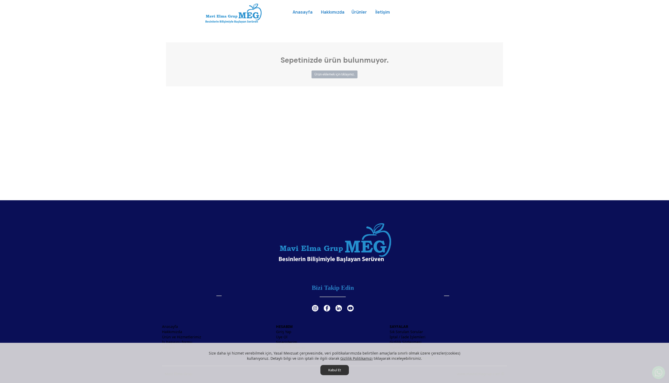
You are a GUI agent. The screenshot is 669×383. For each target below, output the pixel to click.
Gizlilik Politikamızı (356, 358)
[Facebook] (326, 305)
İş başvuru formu (177, 342)
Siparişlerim (286, 342)
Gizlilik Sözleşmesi (406, 342)
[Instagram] (315, 305)
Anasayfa (170, 326)
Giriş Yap (283, 331)
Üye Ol (281, 336)
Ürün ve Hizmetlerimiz (181, 336)
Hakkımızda (172, 331)
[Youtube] (350, 305)
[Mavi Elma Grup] (233, 13)
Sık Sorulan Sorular (406, 331)
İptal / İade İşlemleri (407, 336)
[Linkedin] (338, 305)
